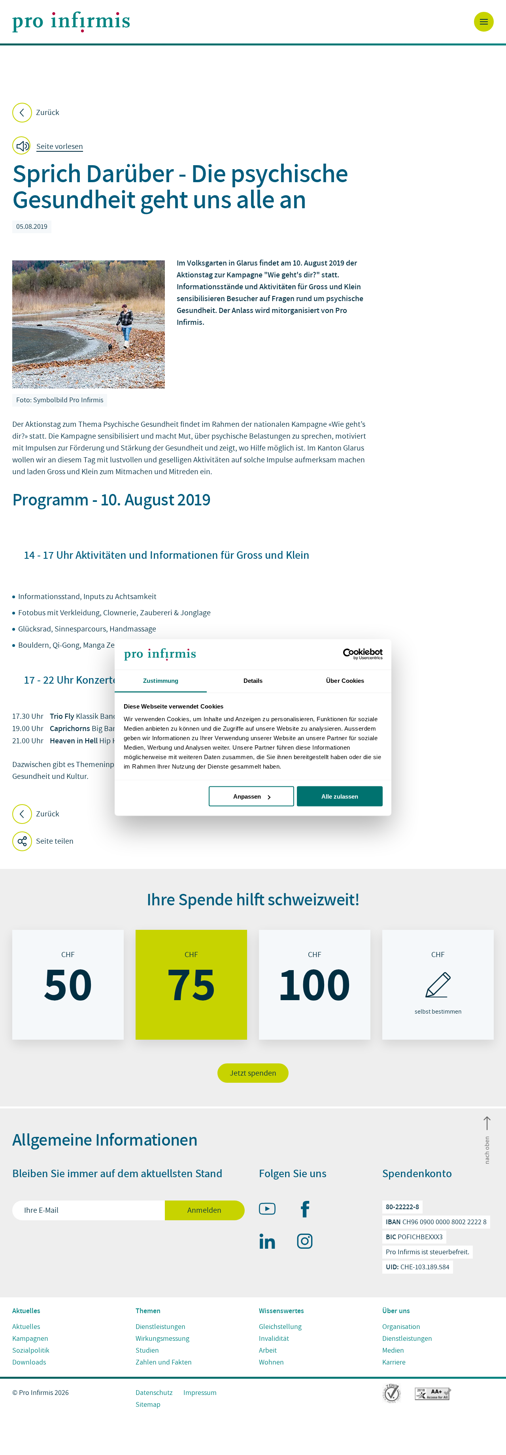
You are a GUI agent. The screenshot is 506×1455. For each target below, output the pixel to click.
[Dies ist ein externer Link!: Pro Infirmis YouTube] (271, 1210)
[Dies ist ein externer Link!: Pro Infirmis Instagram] (308, 1243)
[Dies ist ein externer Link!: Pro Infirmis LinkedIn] (271, 1243)
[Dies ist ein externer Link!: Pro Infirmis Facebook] (308, 1211)
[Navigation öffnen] (484, 22)
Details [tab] (253, 680)
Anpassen (247, 796)
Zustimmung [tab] (160, 680)
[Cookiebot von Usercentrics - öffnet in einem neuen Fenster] (348, 654)
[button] (50, 146)
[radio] (68, 985)
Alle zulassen (339, 796)
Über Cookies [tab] (345, 680)
